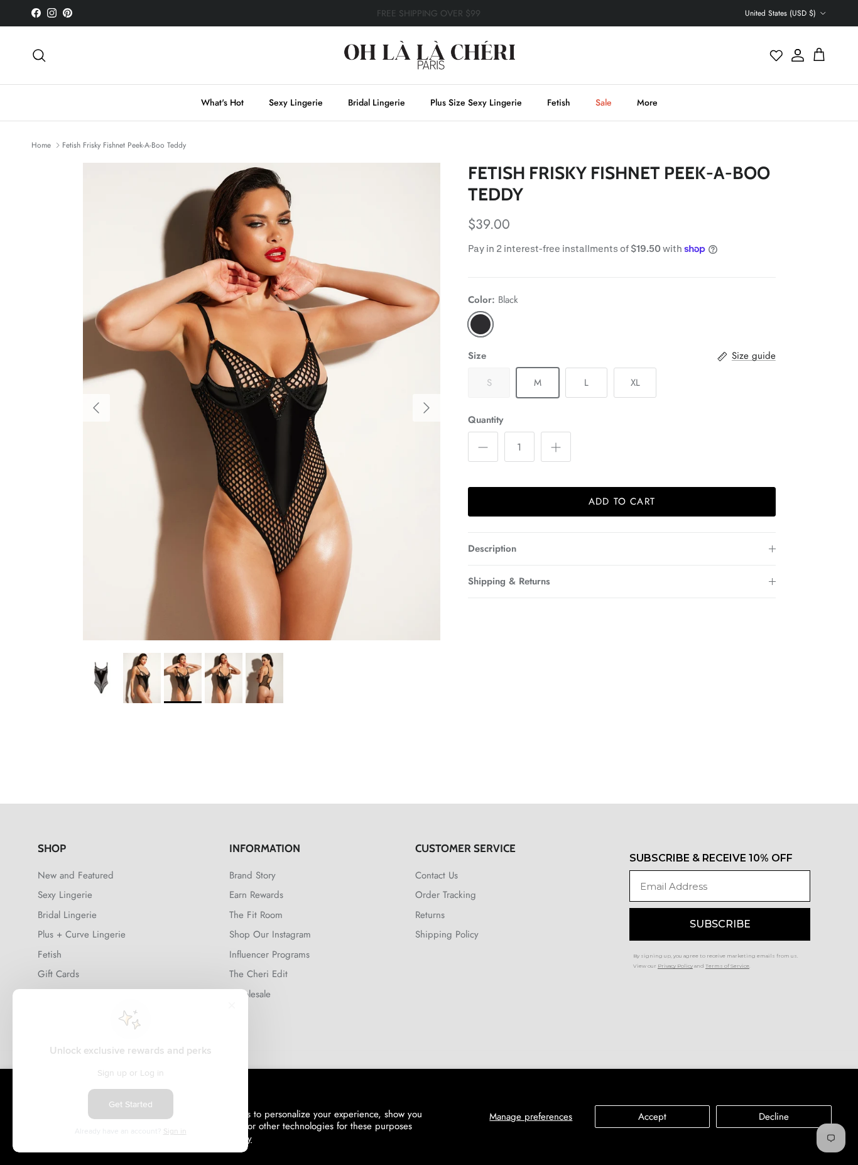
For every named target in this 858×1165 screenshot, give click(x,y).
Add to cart (622, 501)
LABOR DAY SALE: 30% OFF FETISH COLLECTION (428, 14)
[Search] (38, 55)
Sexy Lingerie (296, 102)
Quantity (485, 420)
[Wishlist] (776, 55)
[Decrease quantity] (483, 447)
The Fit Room (256, 915)
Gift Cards (58, 974)
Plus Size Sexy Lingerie (476, 102)
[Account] (794, 55)
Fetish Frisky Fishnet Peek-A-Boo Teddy (124, 144)
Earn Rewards (256, 895)
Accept (652, 1117)
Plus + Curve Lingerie (82, 934)
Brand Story (252, 875)
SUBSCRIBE (720, 924)
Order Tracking (445, 895)
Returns (430, 915)
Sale (603, 102)
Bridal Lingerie (376, 102)
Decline (774, 1117)
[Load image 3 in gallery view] (262, 401)
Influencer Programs (269, 954)
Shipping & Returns (509, 581)
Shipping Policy (447, 934)
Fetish (558, 102)
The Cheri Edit (258, 974)
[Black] (480, 324)
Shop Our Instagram (270, 934)
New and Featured (76, 875)
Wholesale (250, 994)
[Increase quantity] (556, 447)
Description (492, 548)
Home (41, 144)
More (647, 102)
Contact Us (436, 875)
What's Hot (222, 102)
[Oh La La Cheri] (429, 55)
